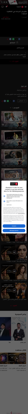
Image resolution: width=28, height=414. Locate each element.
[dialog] (14, 207)
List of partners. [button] (21, 213)
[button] (14, 205)
